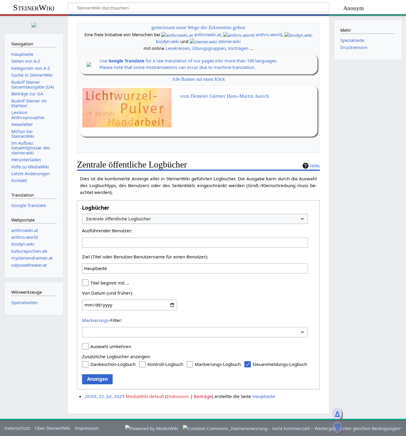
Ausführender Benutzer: (107, 230)
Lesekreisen (178, 48)
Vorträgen (238, 48)
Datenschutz (17, 428)
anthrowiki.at (207, 34)
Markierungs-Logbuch (218, 364)
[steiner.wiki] (203, 41)
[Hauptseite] (33, 24)
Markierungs (95, 320)
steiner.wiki (229, 41)
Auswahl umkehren (110, 346)
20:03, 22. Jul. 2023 (104, 396)
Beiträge (203, 396)
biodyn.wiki (167, 41)
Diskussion (178, 396)
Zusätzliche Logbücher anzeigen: (116, 356)
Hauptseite (263, 396)
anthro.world (269, 34)
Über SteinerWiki (52, 428)
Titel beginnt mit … (109, 283)
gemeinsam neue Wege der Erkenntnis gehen (198, 27)
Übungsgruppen (209, 48)
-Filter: (102, 320)
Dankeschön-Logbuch (113, 364)
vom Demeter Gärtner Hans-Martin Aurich (224, 96)
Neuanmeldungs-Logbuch (280, 364)
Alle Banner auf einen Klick (198, 79)
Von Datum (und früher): (107, 293)
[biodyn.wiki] (298, 34)
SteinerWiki (34, 7)
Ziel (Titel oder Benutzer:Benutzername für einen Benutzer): (145, 257)
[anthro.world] (238, 34)
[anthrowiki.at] (177, 34)
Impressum (87, 428)
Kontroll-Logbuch (165, 364)
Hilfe (315, 166)
